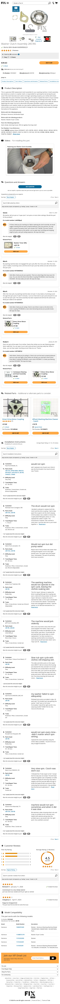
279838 (13, 474)
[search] (49, 3)
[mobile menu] (8, 3)
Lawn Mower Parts (37, 986)
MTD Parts (50, 980)
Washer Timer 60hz (20, 243)
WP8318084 (14, 471)
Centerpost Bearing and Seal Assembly (19, 373)
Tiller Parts (39, 988)
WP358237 (8, 472)
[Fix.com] (3, 3)
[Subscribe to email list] (53, 958)
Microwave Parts (18, 986)
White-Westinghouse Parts (46, 982)
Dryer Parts (36, 984)
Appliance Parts (27, 986)
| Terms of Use (35, 1000)
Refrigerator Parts (28, 984)
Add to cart (49, 63)
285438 (12, 628)
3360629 (7, 474)
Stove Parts (44, 984)
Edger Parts (32, 988)
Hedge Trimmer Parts (23, 988)
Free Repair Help (7, 969)
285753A (7, 471)
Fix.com (4, 966)
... (16, 134)
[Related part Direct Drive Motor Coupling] (8, 325)
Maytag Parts (43, 980)
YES (15, 236)
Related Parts (44, 81)
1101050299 (19, 946)
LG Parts (36, 980)
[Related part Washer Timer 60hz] (9, 245)
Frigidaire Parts (44, 978)
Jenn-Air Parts (19, 980)
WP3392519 (15, 472)
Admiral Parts (8, 978)
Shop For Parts (6, 972)
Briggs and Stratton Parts (26, 978)
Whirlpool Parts (34, 982)
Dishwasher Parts (9, 984)
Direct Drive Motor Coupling (19, 322)
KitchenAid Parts (28, 980)
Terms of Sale (46, 1000)
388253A (21, 471)
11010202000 (20, 938)
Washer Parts (18, 984)
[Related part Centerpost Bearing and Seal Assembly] (8, 375)
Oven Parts (51, 984)
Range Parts (9, 986)
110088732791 (20, 934)
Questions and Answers (31, 81)
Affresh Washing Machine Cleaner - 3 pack (45, 420)
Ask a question (30, 187)
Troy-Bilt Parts (25, 982)
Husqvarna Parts (10, 980)
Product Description (7, 81)
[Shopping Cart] (56, 3)
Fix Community (6, 975)
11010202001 (20, 942)
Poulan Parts (17, 982)
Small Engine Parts (48, 986)
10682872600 (20, 927)
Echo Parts (36, 978)
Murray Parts (9, 982)
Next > (57, 448)
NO (19, 236)
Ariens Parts (16, 978)
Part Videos (19, 81)
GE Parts (52, 978)
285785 (22, 472)
